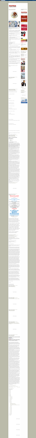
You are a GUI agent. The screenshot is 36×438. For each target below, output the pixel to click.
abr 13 (10, 409)
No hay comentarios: (16, 65)
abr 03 (10, 411)
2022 (9, 390)
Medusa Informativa (12, 1)
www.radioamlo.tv (22, 97)
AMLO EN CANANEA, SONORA (12, 136)
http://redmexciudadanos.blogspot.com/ (12, 385)
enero (10, 414)
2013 (9, 393)
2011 (9, 394)
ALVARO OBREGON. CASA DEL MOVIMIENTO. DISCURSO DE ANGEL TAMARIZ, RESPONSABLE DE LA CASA (14, 323)
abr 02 (10, 412)
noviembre (11, 397)
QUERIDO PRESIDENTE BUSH (12, 286)
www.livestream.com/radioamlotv (24, 98)
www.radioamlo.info (22, 90)
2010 (9, 395)
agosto (10, 399)
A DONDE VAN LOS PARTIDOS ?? (12, 90)
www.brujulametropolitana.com (11, 235)
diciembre (11, 396)
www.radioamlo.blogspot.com (23, 91)
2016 (9, 392)
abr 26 (10, 407)
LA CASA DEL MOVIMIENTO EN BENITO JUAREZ (14, 298)
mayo (10, 401)
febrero (10, 413)
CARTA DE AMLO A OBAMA (12, 237)
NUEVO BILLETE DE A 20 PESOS (12, 20)
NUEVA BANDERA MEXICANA (12, 403)
